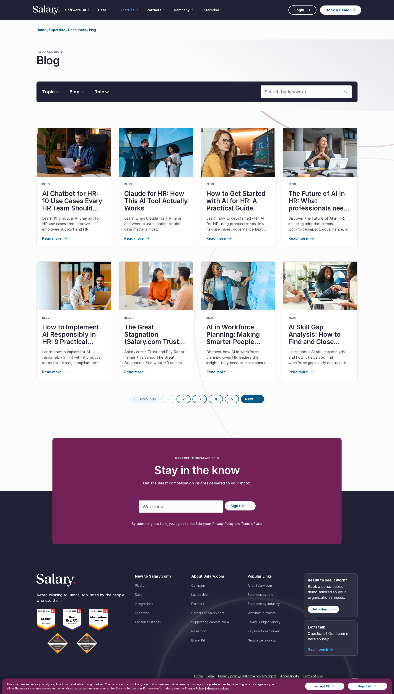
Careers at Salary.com (207, 613)
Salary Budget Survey (264, 622)
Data (138, 595)
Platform (141, 585)
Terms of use (313, 676)
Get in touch (318, 649)
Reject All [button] (364, 686)
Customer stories (148, 622)
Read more (52, 238)
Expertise (57, 30)
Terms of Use (251, 524)
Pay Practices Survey (264, 631)
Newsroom (199, 631)
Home (41, 30)
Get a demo (320, 609)
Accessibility (289, 676)
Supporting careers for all (210, 622)
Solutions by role (260, 595)
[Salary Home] (46, 10)
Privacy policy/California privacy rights (247, 676)
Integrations (144, 604)
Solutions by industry (264, 604)
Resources (77, 30)
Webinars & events (262, 613)
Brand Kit (198, 640)
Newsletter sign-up (262, 640)
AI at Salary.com (260, 585)
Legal (211, 676)
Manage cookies (218, 688)
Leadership (199, 595)
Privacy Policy (223, 524)
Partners (197, 604)
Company (198, 585)
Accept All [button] (322, 686)
